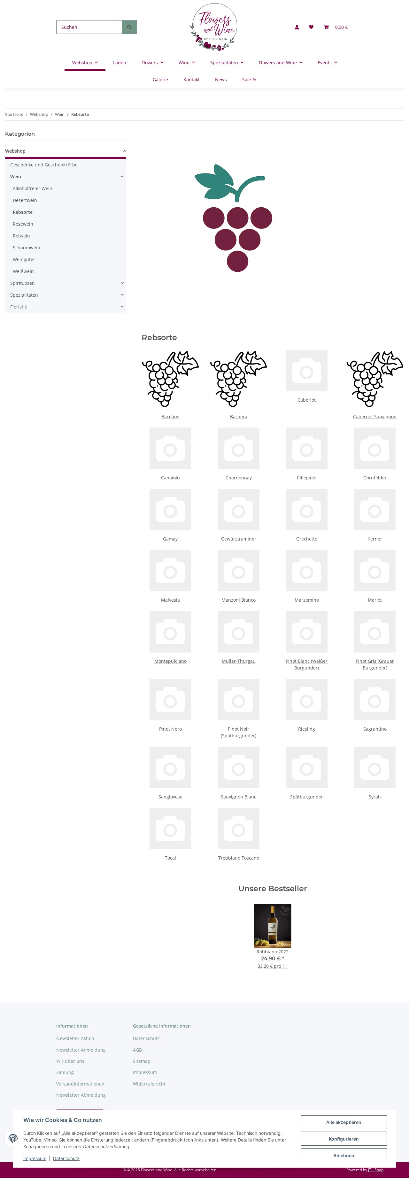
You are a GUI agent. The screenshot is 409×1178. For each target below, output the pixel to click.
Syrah (375, 797)
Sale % (249, 79)
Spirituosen (22, 283)
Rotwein (21, 236)
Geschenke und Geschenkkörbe (44, 165)
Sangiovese (170, 797)
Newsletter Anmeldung (81, 1050)
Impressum (34, 1158)
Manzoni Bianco (238, 600)
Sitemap (141, 1061)
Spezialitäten (24, 295)
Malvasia (170, 600)
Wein (15, 176)
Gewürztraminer (238, 539)
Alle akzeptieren (343, 1122)
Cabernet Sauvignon (375, 416)
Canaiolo (170, 478)
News (221, 79)
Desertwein (25, 200)
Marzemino (307, 600)
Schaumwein (26, 247)
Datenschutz (66, 1158)
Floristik (18, 307)
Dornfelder (375, 478)
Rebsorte (23, 212)
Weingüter (24, 259)
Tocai (170, 858)
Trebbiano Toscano (238, 858)
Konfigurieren (344, 1139)
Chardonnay (239, 478)
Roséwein (23, 224)
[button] (297, 27)
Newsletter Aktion (75, 1038)
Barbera (238, 416)
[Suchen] (129, 27)
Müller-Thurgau (239, 661)
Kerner (374, 539)
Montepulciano (170, 661)
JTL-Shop (375, 1170)
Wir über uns (70, 1061)
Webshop (15, 151)
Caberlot (306, 400)
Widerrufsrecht (149, 1084)
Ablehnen (343, 1155)
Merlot (375, 600)
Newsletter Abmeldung (81, 1095)
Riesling (306, 729)
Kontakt (191, 79)
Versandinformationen (80, 1084)
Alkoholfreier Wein (32, 188)
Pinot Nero (170, 729)
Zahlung (65, 1072)
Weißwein (23, 271)
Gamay (170, 539)
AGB (137, 1050)
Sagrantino (375, 729)
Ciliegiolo (306, 478)
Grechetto (306, 539)
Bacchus (170, 416)
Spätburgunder (306, 797)
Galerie (160, 79)
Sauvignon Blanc (238, 797)
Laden (119, 63)
